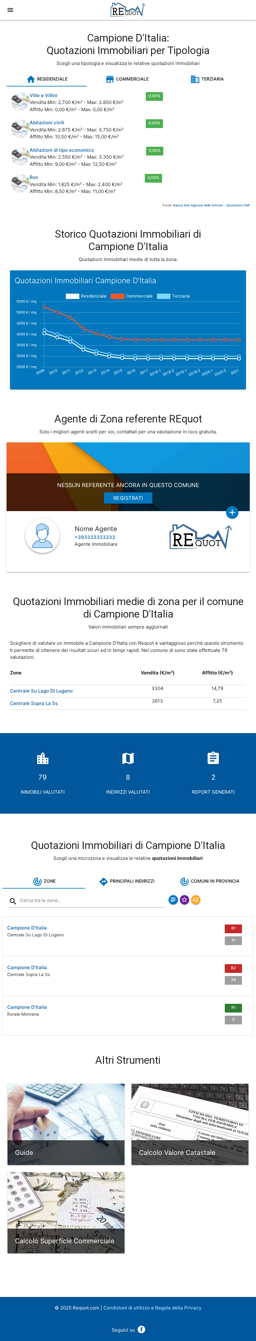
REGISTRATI (128, 498)
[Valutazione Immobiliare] (128, 14)
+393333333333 (95, 537)
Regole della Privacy (178, 1308)
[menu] (11, 10)
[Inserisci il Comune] (13, 902)
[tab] (47, 78)
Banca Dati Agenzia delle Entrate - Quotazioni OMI (211, 205)
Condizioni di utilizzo (126, 1308)
